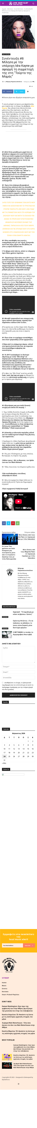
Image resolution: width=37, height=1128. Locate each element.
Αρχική (4, 9)
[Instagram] (18, 1084)
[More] (28, 91)
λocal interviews (18, 9)
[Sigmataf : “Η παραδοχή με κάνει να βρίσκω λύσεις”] (7, 614)
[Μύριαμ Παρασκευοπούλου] (3, 82)
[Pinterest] (13, 523)
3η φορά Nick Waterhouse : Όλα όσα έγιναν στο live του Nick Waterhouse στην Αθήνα (18, 1025)
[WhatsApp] (18, 523)
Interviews (10, 9)
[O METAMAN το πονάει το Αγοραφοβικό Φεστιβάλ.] (7, 634)
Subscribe (27, 945)
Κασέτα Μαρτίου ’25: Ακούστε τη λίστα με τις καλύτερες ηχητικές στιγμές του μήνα (18, 1032)
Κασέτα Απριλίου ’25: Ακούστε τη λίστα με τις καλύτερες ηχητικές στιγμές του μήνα (17, 1016)
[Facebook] (4, 523)
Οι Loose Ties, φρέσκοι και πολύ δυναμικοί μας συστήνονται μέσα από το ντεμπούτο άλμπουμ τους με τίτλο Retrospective (9, 552)
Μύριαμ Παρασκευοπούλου (14, 81)
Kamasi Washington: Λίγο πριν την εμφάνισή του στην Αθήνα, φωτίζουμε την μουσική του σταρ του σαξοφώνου (17, 1008)
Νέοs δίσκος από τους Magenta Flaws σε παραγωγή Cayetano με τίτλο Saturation (28, 554)
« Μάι (4, 763)
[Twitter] (8, 523)
